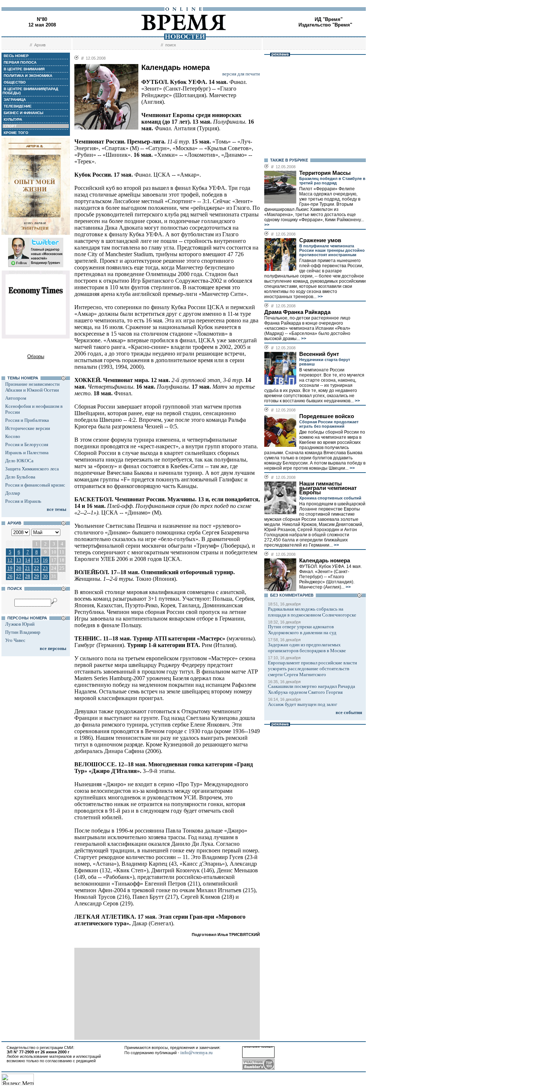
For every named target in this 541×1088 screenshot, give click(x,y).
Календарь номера (324, 561)
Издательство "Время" (325, 25)
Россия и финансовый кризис (35, 485)
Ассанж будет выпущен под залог (302, 704)
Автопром (15, 398)
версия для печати (241, 74)
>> (266, 224)
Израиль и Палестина (27, 452)
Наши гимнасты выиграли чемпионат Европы (328, 488)
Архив (40, 45)
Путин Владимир (22, 632)
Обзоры (35, 356)
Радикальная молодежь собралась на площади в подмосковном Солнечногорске (312, 612)
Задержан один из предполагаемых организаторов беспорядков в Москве (307, 647)
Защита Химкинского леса (32, 468)
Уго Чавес (15, 640)
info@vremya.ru (196, 1052)
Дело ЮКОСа (19, 460)
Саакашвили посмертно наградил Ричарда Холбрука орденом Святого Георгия (311, 689)
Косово (12, 436)
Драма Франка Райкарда (297, 312)
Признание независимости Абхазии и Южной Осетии (32, 387)
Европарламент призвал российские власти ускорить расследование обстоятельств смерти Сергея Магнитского (312, 668)
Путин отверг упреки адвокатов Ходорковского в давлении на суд (302, 629)
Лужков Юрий (20, 624)
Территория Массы (325, 173)
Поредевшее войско (326, 416)
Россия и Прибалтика (27, 420)
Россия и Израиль (23, 501)
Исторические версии (27, 428)
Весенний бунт (319, 354)
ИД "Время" (329, 19)
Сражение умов (320, 240)
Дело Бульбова (20, 477)
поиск (170, 45)
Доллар (12, 493)
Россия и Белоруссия (26, 444)
